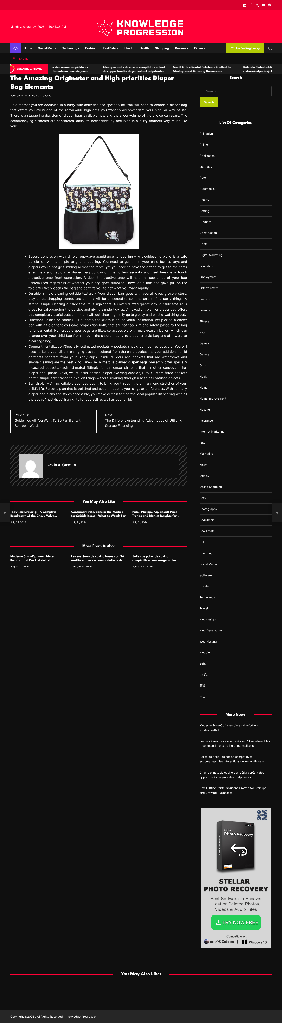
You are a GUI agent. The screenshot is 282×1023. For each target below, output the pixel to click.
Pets (203, 498)
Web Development (212, 630)
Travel (204, 608)
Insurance (206, 420)
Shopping (162, 48)
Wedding (206, 652)
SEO (202, 542)
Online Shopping (211, 486)
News (203, 465)
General (205, 354)
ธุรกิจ (203, 663)
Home (28, 48)
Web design (208, 619)
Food (203, 332)
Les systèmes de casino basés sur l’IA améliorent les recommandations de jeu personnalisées (97, 560)
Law (202, 442)
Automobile (207, 188)
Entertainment (209, 288)
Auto (203, 177)
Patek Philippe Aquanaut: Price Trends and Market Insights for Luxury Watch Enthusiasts (154, 516)
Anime (204, 144)
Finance (199, 48)
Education (206, 266)
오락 (202, 696)
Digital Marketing (211, 255)
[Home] (15, 48)
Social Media (47, 48)
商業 (202, 685)
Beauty (204, 199)
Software (206, 575)
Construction (208, 233)
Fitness (204, 321)
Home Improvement (213, 398)
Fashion (91, 48)
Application (207, 155)
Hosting (205, 409)
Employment (208, 277)
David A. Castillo (41, 95)
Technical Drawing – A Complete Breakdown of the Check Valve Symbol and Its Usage (33, 516)
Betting (204, 211)
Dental (204, 244)
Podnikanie (207, 520)
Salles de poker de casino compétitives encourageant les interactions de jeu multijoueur (154, 560)
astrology (206, 166)
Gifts (203, 365)
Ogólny (204, 475)
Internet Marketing (212, 431)
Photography (208, 509)
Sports (204, 586)
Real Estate (110, 48)
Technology (70, 48)
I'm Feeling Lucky (248, 48)
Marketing (206, 453)
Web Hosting (208, 641)
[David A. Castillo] (31, 466)
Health (129, 48)
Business (181, 48)
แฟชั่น (204, 674)
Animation (206, 133)
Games (204, 343)
